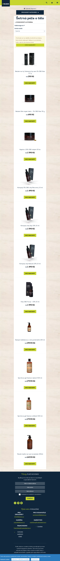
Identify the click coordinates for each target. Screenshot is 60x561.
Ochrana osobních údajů (20, 534)
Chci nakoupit (30, 45)
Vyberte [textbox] (17, 31)
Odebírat (30, 498)
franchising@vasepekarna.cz (22, 528)
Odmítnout (35, 559)
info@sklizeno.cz (19, 517)
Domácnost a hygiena (24, 22)
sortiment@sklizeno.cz (39, 515)
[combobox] (30, 31)
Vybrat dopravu (31, 8)
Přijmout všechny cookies (20, 559)
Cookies (39, 526)
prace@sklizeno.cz (19, 522)
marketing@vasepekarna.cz (38, 522)
